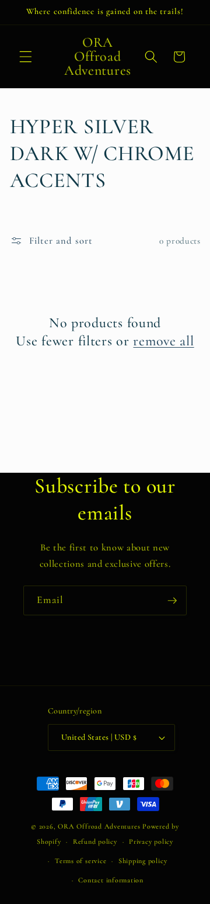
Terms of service (80, 861)
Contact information (111, 880)
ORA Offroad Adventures (99, 826)
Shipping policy (142, 861)
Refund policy (95, 841)
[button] (26, 57)
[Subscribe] (172, 601)
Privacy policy (151, 841)
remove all (163, 340)
